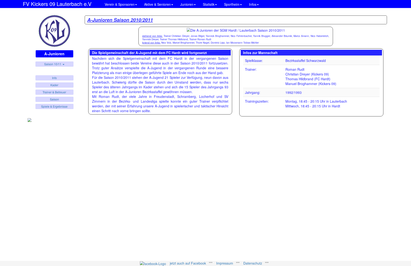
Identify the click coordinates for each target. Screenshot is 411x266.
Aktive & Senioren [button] (157, 4)
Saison (54, 99)
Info (54, 78)
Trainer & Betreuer (54, 92)
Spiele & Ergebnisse (54, 106)
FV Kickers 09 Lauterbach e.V (57, 3)
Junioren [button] (186, 4)
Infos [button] (252, 4)
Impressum (224, 263)
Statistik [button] (209, 4)
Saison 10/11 (53, 64)
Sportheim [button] (232, 4)
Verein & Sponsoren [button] (120, 4)
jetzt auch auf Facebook (188, 263)
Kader (54, 85)
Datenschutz (252, 263)
